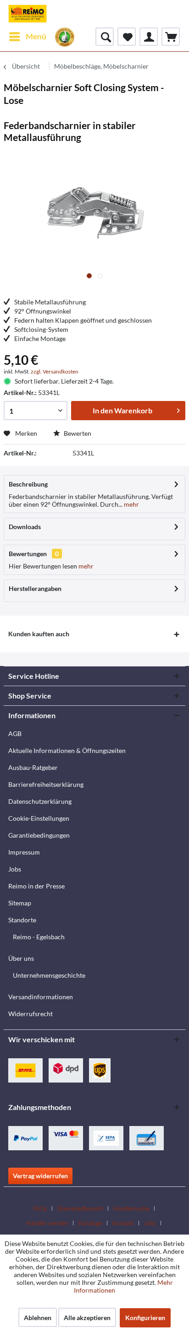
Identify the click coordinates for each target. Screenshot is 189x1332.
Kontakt (123, 1223)
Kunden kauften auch (38, 634)
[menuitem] (27, 36)
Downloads (25, 527)
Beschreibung (28, 484)
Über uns (21, 958)
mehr (130, 504)
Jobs (14, 869)
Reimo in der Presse (36, 886)
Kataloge (90, 1223)
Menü (36, 36)
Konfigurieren (145, 1317)
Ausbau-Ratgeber (33, 767)
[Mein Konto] (148, 36)
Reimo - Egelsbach (39, 937)
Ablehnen (37, 1317)
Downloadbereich (80, 1208)
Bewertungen (28, 554)
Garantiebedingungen (39, 835)
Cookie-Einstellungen (38, 818)
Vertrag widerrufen (40, 1176)
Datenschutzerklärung (40, 801)
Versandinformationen (40, 997)
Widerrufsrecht (30, 1014)
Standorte (22, 920)
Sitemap (19, 903)
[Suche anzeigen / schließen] (104, 36)
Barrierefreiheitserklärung (45, 784)
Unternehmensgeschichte (49, 975)
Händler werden (47, 1223)
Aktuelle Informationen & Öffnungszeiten (67, 750)
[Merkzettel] (126, 36)
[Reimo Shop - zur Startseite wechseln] (27, 14)
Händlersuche (131, 1208)
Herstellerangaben (35, 588)
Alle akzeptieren (87, 1317)
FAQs (40, 1208)
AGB (15, 733)
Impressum (24, 852)
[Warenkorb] (170, 36)
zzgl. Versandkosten (54, 371)
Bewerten (76, 433)
